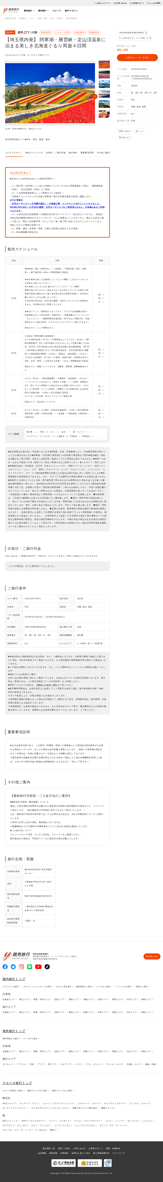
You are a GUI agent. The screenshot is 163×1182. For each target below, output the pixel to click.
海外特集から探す (11, 1038)
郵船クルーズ (107, 1108)
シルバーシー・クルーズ (88, 1103)
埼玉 (51, 18)
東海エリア (74, 999)
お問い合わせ (121, 3)
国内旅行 (28, 11)
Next (95, 96)
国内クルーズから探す (37, 1090)
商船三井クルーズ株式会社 (85, 1108)
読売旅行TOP (10, 18)
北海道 (59, 18)
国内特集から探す (84, 986)
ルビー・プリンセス (40, 1125)
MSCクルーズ (9, 1103)
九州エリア (131, 999)
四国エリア (117, 999)
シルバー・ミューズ (114, 1121)
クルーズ (56, 11)
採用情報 (53, 1153)
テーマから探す (104, 986)
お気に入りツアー (104, 3)
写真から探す (142, 986)
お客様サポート (138, 3)
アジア (41, 1064)
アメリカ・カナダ (114, 1064)
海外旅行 (42, 11)
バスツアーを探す (11, 986)
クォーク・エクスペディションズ (57, 1103)
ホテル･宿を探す (64, 986)
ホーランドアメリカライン (15, 1108)
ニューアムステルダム (85, 1125)
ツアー (32, 18)
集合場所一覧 (49, 1148)
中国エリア (103, 999)
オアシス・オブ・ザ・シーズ (112, 1125)
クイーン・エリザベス (59, 1121)
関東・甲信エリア (41, 999)
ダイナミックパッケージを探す (37, 986)
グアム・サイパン (93, 1064)
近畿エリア (88, 999)
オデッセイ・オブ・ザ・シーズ (17, 1130)
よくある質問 (155, 3)
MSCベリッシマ (10, 1121)
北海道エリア (9, 999)
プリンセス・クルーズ (139, 1103)
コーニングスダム (62, 1125)
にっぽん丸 (41, 1130)
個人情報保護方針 (101, 1153)
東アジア (52, 1064)
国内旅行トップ (14, 979)
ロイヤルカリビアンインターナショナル (49, 1108)
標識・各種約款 (113, 1148)
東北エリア (24, 999)
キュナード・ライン (29, 1103)
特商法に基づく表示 (81, 1153)
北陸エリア (59, 999)
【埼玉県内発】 (71, 18)
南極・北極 (150, 1064)
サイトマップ (119, 1153)
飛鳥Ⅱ (53, 1130)
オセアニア (65, 1064)
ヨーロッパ (8, 1064)
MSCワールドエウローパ (33, 1121)
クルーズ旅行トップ (17, 1083)
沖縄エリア (146, 999)
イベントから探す (123, 986)
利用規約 (64, 1153)
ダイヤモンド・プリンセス (15, 1125)
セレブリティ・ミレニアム (139, 1121)
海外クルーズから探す (62, 1090)
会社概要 (42, 1153)
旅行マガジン (71, 11)
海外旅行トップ (14, 1031)
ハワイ (78, 1064)
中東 (31, 1064)
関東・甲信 (42, 18)
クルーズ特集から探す (13, 1090)
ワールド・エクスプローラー (87, 1121)
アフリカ (21, 1064)
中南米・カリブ (134, 1064)
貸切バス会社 (64, 1148)
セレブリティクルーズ (114, 1103)
